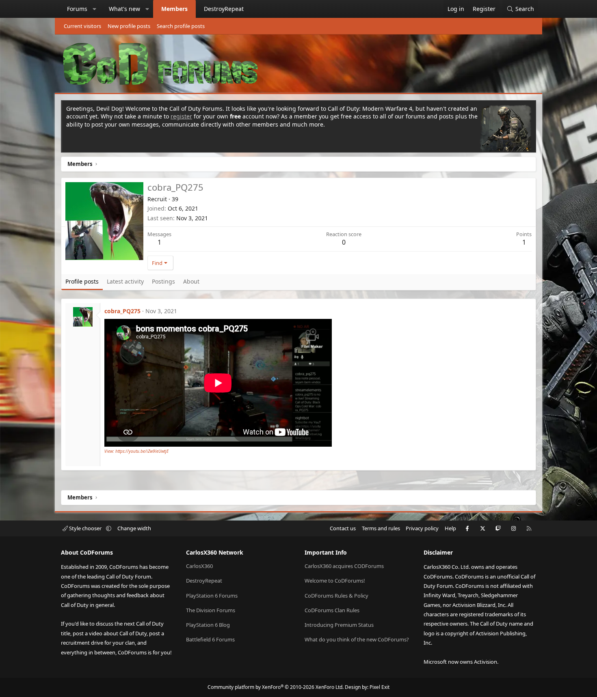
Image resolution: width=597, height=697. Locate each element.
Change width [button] (134, 528)
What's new (124, 9)
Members (174, 9)
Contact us (343, 528)
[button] (95, 9)
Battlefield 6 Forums (210, 639)
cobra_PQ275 (122, 311)
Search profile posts (181, 26)
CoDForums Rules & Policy (336, 595)
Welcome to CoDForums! (335, 580)
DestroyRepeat (224, 9)
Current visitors (82, 26)
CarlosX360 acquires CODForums (344, 566)
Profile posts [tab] (82, 281)
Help (450, 528)
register (181, 116)
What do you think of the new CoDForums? (357, 639)
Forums (77, 9)
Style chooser (85, 528)
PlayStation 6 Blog (208, 624)
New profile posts (129, 26)
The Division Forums (210, 610)
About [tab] (191, 281)
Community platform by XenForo (276, 687)
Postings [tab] (163, 281)
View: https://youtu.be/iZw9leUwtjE (136, 451)
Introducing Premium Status (339, 624)
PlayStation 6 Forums (212, 595)
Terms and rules (381, 528)
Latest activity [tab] (125, 281)
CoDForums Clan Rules (332, 610)
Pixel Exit (379, 687)
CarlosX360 (199, 566)
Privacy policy (422, 528)
